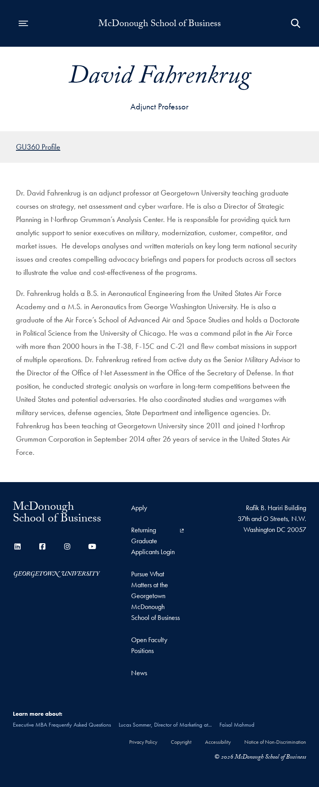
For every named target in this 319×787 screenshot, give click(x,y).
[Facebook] (42, 546)
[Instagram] (67, 546)
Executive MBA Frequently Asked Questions (62, 725)
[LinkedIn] (17, 546)
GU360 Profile (38, 147)
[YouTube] (92, 546)
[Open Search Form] (295, 23)
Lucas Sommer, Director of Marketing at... (165, 725)
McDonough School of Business (159, 25)
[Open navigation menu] (23, 23)
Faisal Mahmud (236, 725)
